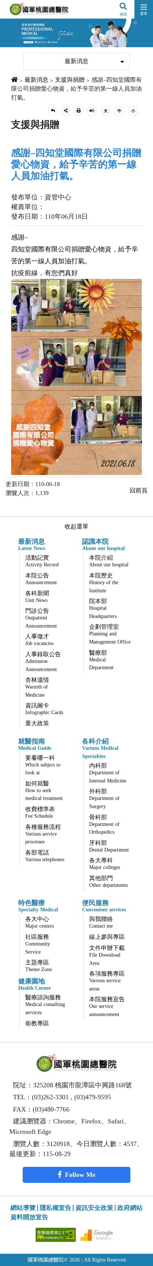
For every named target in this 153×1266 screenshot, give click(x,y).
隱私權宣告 (55, 1207)
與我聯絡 (101, 922)
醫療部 (101, 660)
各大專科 (104, 863)
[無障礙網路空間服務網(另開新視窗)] (56, 1234)
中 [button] (119, 110)
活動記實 (42, 560)
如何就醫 (44, 790)
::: (18, 48)
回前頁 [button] (138, 490)
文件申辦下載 (107, 955)
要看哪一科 (43, 765)
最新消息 (76, 61)
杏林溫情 (37, 687)
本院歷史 (103, 582)
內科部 (107, 773)
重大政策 (37, 723)
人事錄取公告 (43, 661)
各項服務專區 (107, 981)
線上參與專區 (107, 937)
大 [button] (106, 110)
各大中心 (39, 922)
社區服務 (37, 944)
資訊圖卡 (44, 708)
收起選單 (76, 526)
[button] (53, 111)
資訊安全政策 (94, 1207)
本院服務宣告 (107, 1006)
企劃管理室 (110, 634)
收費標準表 (40, 812)
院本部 (103, 608)
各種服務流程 (43, 834)
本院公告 (41, 578)
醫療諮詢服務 (45, 1004)
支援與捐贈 (70, 80)
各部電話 (44, 855)
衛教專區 (37, 1023)
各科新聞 (37, 596)
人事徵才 (39, 639)
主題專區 (38, 965)
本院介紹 (108, 560)
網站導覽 (23, 1207)
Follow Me (80, 1174)
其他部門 (108, 881)
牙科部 (109, 846)
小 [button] (133, 110)
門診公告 (41, 618)
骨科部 (104, 824)
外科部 (104, 798)
